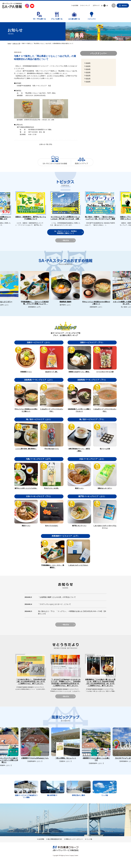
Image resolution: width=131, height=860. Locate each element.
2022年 (88, 75)
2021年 (88, 78)
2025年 (88, 66)
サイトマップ (86, 5)
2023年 (88, 72)
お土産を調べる (74, 19)
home (9, 43)
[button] (126, 201)
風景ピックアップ (81, 162)
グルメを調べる (57, 19)
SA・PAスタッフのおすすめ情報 (55, 162)
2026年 (88, 63)
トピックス (92, 19)
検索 (114, 5)
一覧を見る (65, 240)
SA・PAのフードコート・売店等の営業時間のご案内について (65, 232)
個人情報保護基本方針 (55, 839)
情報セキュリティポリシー (74, 839)
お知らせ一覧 (16, 43)
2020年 (88, 81)
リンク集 (89, 839)
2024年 (88, 69)
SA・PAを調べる (39, 19)
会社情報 (75, 5)
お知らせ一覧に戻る (45, 144)
